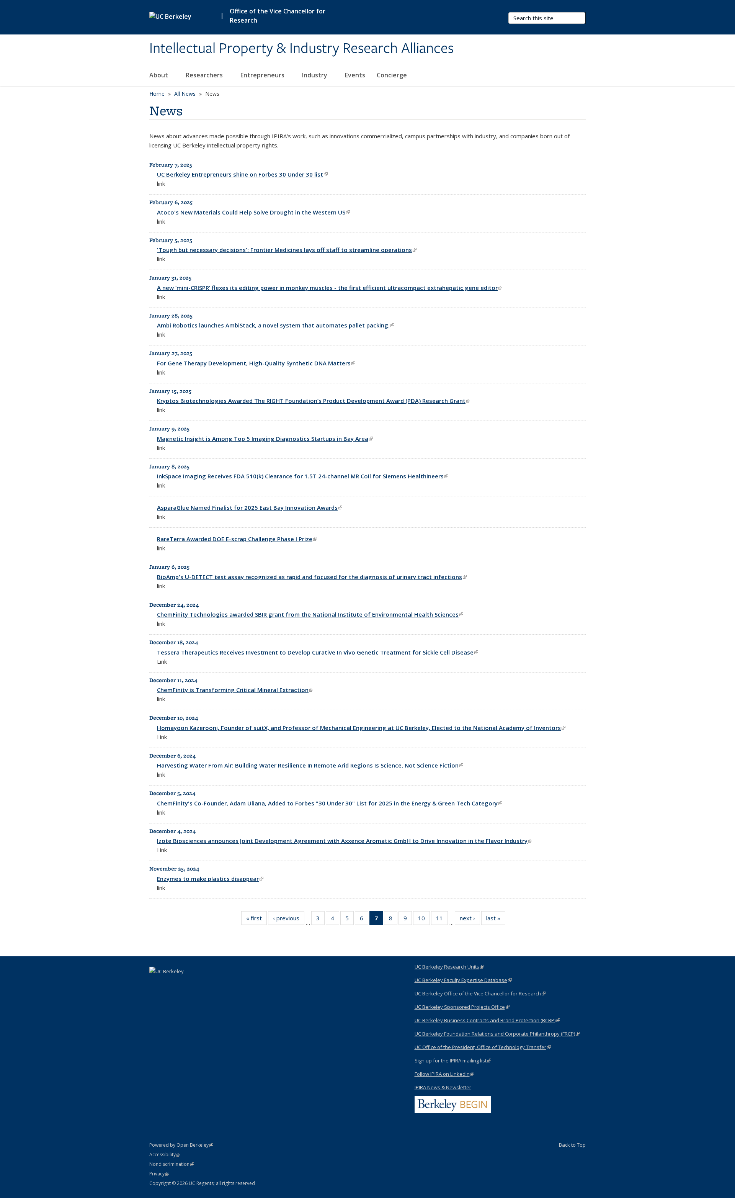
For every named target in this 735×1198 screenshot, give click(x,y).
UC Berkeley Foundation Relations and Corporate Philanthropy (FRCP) (497, 1033)
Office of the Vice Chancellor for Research (277, 16)
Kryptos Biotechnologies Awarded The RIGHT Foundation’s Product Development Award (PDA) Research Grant (313, 400)
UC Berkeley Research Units (449, 966)
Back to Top (572, 1144)
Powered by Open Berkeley (181, 1145)
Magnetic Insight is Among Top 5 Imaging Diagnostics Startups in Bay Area (265, 438)
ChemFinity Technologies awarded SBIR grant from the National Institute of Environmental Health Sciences (310, 614)
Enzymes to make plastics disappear (210, 878)
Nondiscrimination (171, 1164)
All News (185, 93)
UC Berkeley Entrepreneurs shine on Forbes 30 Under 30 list (242, 174)
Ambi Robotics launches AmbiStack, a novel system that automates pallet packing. (275, 325)
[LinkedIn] (156, 984)
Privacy (159, 1173)
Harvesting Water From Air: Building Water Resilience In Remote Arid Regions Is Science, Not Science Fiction (310, 765)
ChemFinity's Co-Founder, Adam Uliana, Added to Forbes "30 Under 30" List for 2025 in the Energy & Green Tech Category (329, 803)
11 (442, 919)
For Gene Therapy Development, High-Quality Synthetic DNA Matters (256, 363)
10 (424, 919)
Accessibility (164, 1154)
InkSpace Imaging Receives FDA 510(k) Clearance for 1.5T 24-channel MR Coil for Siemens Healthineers (302, 476)
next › (470, 919)
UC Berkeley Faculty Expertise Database (463, 980)
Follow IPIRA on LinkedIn (444, 1073)
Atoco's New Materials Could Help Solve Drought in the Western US (253, 212)
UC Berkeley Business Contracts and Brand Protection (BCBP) (487, 1020)
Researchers (205, 75)
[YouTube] (171, 984)
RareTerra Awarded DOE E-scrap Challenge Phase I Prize (237, 539)
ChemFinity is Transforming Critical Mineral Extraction (235, 690)
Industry (315, 75)
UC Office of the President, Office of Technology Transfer (483, 1047)
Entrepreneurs (263, 75)
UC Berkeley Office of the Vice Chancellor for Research (480, 993)
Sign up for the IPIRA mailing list (453, 1060)
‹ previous (288, 919)
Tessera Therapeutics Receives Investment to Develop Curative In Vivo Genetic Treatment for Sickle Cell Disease (317, 652)
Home (157, 93)
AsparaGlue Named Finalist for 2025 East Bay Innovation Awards (249, 507)
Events (355, 75)
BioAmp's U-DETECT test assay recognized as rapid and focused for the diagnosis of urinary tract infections (312, 577)
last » (495, 919)
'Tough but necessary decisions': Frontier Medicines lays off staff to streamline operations (286, 250)
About (159, 75)
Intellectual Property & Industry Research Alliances (301, 48)
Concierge (392, 75)
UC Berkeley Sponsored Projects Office (462, 1006)
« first (256, 919)
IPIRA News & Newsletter (443, 1087)
